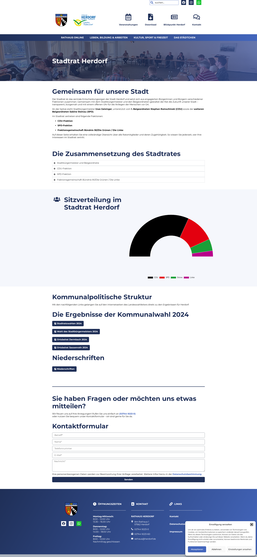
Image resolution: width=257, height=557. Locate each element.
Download (150, 24)
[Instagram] (191, 2)
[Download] (150, 17)
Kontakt (196, 24)
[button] (251, 524)
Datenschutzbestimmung (187, 474)
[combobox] (164, 2)
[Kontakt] (196, 17)
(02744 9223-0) (127, 413)
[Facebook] (183, 2)
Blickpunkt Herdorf (174, 24)
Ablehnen (216, 549)
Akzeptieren (197, 549)
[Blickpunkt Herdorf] (174, 17)
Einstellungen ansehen (240, 549)
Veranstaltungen (128, 24)
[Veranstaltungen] (128, 17)
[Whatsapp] (198, 2)
